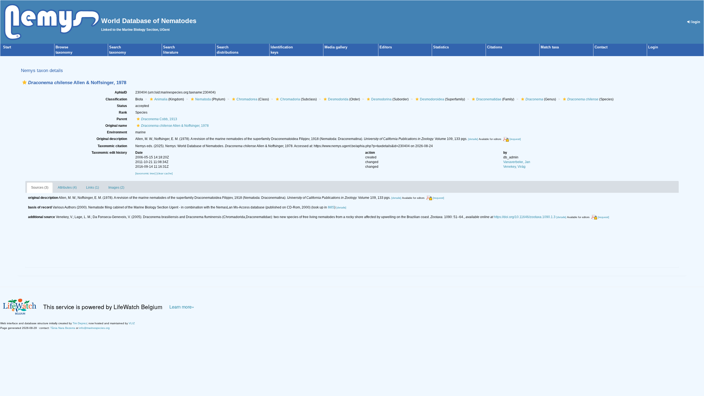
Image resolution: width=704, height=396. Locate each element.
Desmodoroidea (432, 99)
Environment (117, 132)
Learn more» (181, 307)
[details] (473, 139)
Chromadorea (247, 99)
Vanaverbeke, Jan (516, 162)
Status (122, 106)
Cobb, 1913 (159, 119)
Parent (122, 119)
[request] (515, 139)
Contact (601, 47)
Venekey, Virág (514, 167)
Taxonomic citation (112, 146)
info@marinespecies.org (94, 327)
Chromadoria (290, 99)
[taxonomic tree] (145, 173)
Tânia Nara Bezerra (62, 327)
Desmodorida (338, 99)
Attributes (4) (67, 187)
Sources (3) (39, 187)
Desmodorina (381, 99)
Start (7, 47)
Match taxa (550, 47)
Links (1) (92, 187)
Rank (123, 112)
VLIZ (132, 323)
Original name (116, 126)
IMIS (331, 207)
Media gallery (335, 47)
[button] (24, 82)
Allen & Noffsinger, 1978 (175, 126)
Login (653, 47)
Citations (494, 47)
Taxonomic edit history (109, 153)
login (695, 22)
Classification (116, 99)
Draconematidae (488, 99)
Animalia (160, 99)
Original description (112, 139)
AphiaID (121, 92)
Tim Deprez (80, 323)
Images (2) (116, 187)
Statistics (441, 47)
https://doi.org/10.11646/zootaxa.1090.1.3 (525, 217)
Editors (386, 47)
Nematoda (203, 99)
